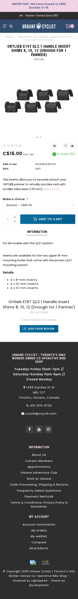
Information (37, 232)
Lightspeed (39, 581)
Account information (39, 524)
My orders (39, 530)
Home (9, 36)
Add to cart (50, 219)
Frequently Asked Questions (39, 491)
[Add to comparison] (72, 146)
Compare (39, 542)
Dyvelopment (39, 585)
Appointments (39, 467)
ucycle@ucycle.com (41, 413)
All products (39, 548)
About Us (39, 455)
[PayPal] (45, 562)
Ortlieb (39, 59)
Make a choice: (15, 199)
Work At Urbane (39, 479)
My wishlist (39, 536)
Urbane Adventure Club (39, 473)
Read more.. (52, 189)
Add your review (41, 329)
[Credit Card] (33, 562)
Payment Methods (39, 496)
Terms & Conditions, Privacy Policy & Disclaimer (39, 504)
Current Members (39, 461)
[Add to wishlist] (66, 146)
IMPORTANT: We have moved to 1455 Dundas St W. (39, 5)
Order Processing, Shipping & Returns (39, 484)
